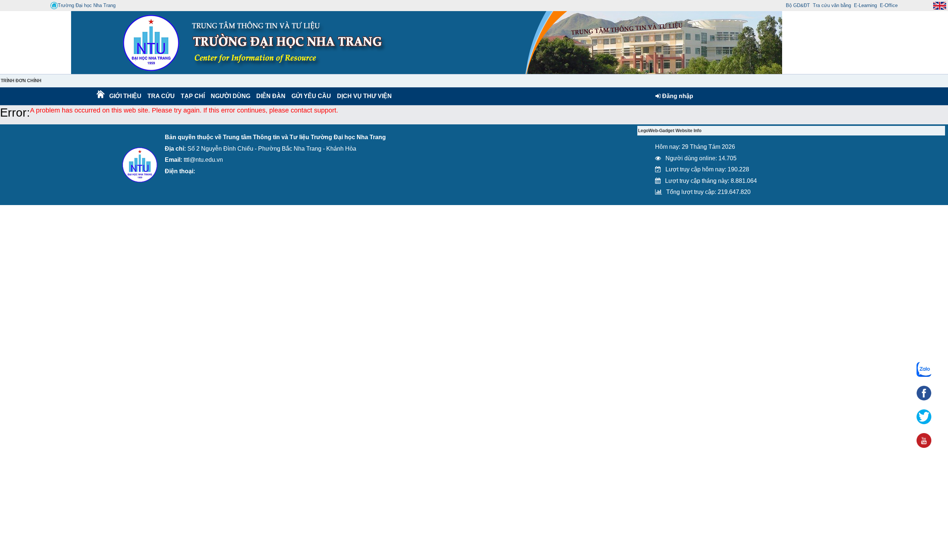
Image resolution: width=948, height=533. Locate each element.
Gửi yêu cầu (311, 96)
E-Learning (865, 5)
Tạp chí (193, 96)
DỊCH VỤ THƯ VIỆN (363, 96)
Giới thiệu (125, 96)
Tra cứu (160, 96)
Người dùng (230, 96)
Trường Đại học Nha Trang (87, 5)
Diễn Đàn (271, 96)
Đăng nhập (677, 96)
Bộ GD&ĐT (798, 5)
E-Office (889, 5)
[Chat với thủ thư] (924, 369)
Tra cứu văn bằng (832, 5)
